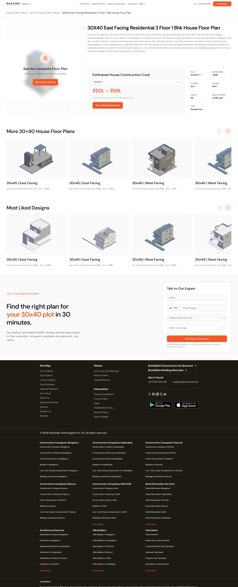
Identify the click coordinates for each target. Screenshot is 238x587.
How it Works (46, 371)
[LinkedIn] (157, 394)
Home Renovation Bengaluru (157, 488)
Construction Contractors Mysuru (55, 494)
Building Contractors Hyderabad (107, 476)
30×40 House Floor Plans (44, 12)
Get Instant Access (45, 82)
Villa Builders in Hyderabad (104, 540)
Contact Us (45, 411)
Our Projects (46, 375)
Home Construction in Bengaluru (54, 458)
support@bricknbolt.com (185, 381)
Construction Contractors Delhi (106, 494)
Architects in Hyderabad (51, 552)
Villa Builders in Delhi (102, 558)
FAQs (96, 403)
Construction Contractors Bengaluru (56, 453)
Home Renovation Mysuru (156, 506)
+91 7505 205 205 (157, 381)
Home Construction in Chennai (159, 458)
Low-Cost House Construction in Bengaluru (59, 470)
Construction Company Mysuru (54, 488)
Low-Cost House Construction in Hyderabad (112, 470)
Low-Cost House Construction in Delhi (110, 512)
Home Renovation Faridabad (158, 518)
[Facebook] (153, 394)
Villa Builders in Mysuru (103, 552)
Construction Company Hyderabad (108, 447)
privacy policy (197, 344)
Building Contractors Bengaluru (53, 476)
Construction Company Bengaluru (55, 447)
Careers (44, 406)
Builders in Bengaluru (49, 464)
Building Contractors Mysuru (52, 518)
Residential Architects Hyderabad (55, 546)
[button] (170, 308)
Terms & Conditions (104, 394)
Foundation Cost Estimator (157, 564)
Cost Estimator (47, 384)
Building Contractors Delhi (104, 518)
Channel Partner (102, 379)
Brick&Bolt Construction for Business (170, 365)
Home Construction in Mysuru (53, 500)
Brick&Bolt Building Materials (165, 370)
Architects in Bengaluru (50, 540)
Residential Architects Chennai (53, 558)
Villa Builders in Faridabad (104, 564)
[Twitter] (149, 394)
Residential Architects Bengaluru (54, 534)
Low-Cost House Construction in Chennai (163, 470)
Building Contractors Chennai (158, 476)
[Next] (228, 131)
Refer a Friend (101, 375)
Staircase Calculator (154, 552)
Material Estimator (49, 388)
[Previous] (219, 131)
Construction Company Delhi (105, 488)
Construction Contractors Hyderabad (109, 453)
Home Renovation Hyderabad (158, 494)
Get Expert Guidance (197, 338)
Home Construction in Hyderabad (107, 458)
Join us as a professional (106, 371)
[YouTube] (165, 394)
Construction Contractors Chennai (160, 453)
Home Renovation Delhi (155, 512)
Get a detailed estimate (107, 105)
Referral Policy (101, 412)
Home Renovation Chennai (157, 500)
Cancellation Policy (103, 407)
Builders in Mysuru (48, 506)
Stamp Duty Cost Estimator (157, 540)
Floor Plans (45, 393)
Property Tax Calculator (155, 558)
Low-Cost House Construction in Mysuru (58, 512)
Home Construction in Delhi (105, 500)
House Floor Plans (17, 12)
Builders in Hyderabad (102, 464)
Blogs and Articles (49, 402)
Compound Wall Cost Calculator (159, 546)
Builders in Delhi (100, 506)
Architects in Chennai (49, 564)
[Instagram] (161, 394)
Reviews (44, 415)
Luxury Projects (47, 379)
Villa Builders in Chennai (103, 546)
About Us (44, 397)
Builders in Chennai (153, 464)
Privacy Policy (101, 398)
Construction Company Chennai (159, 447)
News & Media (101, 416)
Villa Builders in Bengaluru (104, 534)
